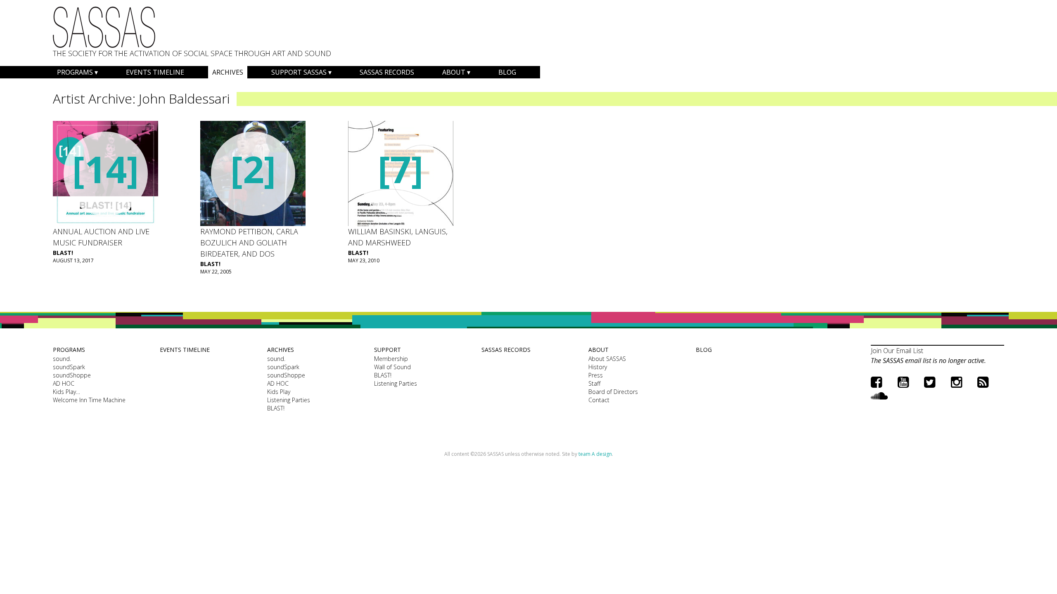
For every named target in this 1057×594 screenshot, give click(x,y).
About (453, 72)
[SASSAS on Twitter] (929, 382)
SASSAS (104, 27)
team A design (595, 453)
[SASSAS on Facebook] (876, 382)
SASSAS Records (387, 72)
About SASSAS (607, 359)
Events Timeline (155, 72)
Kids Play (278, 392)
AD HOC (63, 383)
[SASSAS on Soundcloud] (879, 395)
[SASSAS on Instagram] (956, 382)
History (597, 367)
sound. (62, 359)
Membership (391, 359)
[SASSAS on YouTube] (903, 382)
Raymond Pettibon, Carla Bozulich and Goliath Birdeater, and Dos (249, 242)
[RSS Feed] (982, 382)
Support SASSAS (299, 72)
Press (595, 375)
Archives (227, 72)
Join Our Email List (897, 350)
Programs (75, 72)
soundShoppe (72, 375)
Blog (507, 72)
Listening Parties (288, 400)
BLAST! (63, 253)
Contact (598, 400)
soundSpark (69, 367)
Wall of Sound (392, 367)
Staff (594, 383)
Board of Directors (613, 392)
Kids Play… (66, 392)
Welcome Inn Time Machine (89, 400)
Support (387, 350)
